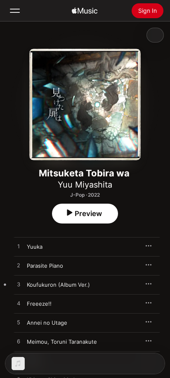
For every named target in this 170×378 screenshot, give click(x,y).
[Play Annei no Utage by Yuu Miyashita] (18, 322)
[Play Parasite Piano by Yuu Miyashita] (18, 265)
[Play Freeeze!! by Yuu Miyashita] (18, 303)
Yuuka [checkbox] (34, 246)
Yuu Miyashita (85, 185)
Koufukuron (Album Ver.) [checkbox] (58, 284)
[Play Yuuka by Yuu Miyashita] (18, 246)
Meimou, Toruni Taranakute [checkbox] (62, 341)
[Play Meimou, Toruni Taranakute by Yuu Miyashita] (18, 341)
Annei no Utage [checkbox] (47, 322)
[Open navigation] (15, 11)
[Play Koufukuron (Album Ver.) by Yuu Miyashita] (18, 284)
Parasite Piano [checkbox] (45, 265)
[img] (84, 10)
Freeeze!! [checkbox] (39, 303)
